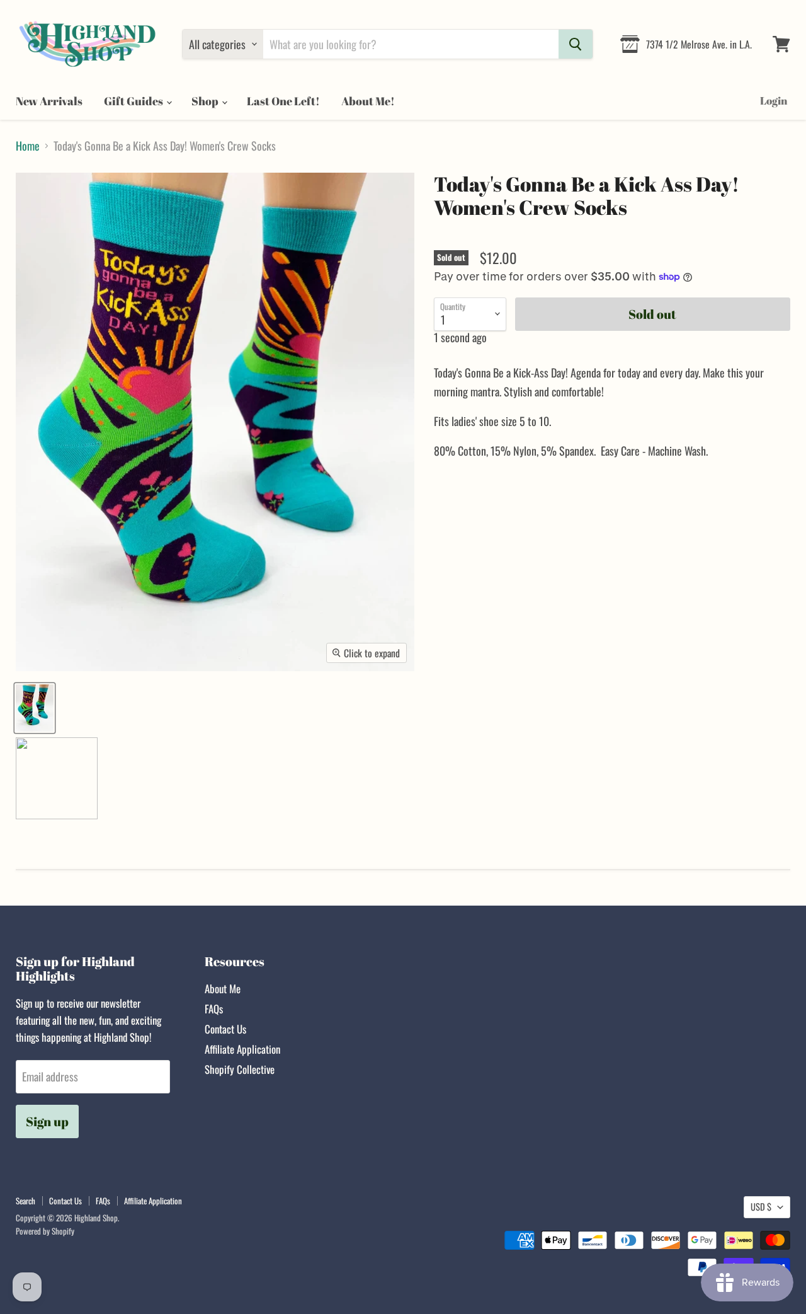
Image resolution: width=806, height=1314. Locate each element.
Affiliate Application (242, 1049)
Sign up (47, 1121)
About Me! (368, 100)
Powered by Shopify (45, 1231)
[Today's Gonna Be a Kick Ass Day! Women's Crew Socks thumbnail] (34, 708)
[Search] (576, 44)
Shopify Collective (240, 1069)
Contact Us (225, 1029)
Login (773, 100)
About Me (223, 988)
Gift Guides (134, 100)
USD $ (761, 1206)
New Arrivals (49, 100)
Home (28, 146)
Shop (205, 100)
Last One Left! (283, 100)
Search (25, 1200)
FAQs (214, 1009)
